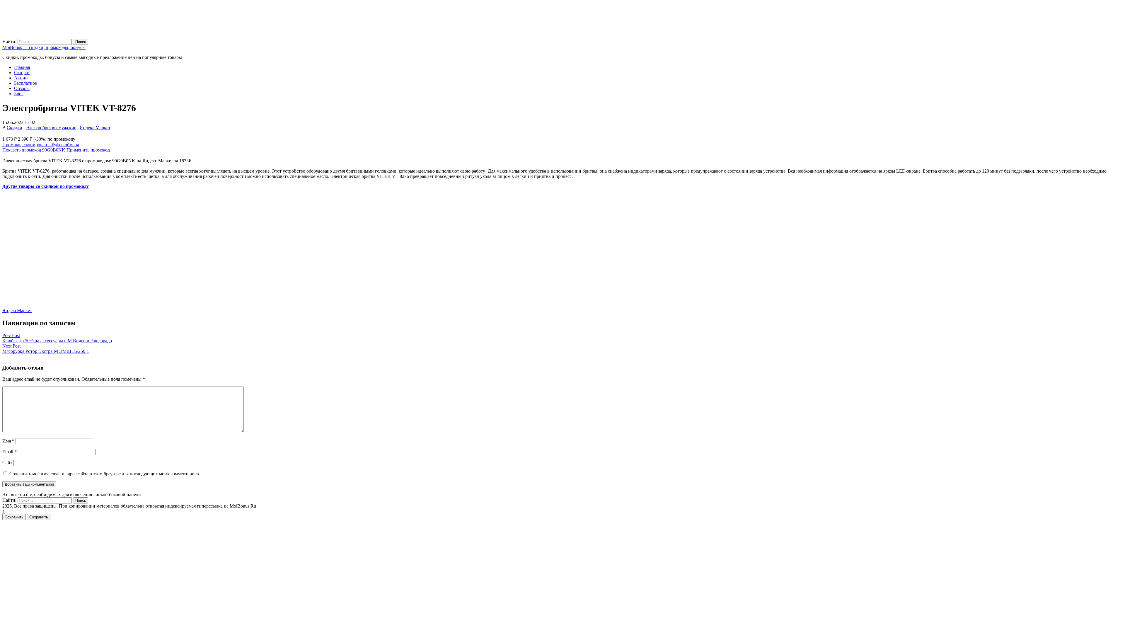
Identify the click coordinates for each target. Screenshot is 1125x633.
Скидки (22, 72)
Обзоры (22, 88)
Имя (8, 440)
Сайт (7, 462)
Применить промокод (88, 149)
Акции (21, 77)
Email (9, 451)
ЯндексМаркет (17, 310)
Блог (18, 93)
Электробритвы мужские (51, 127)
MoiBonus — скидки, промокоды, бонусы (44, 47)
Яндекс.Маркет (95, 127)
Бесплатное (25, 83)
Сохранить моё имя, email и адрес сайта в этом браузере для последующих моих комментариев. (104, 473)
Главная (22, 67)
